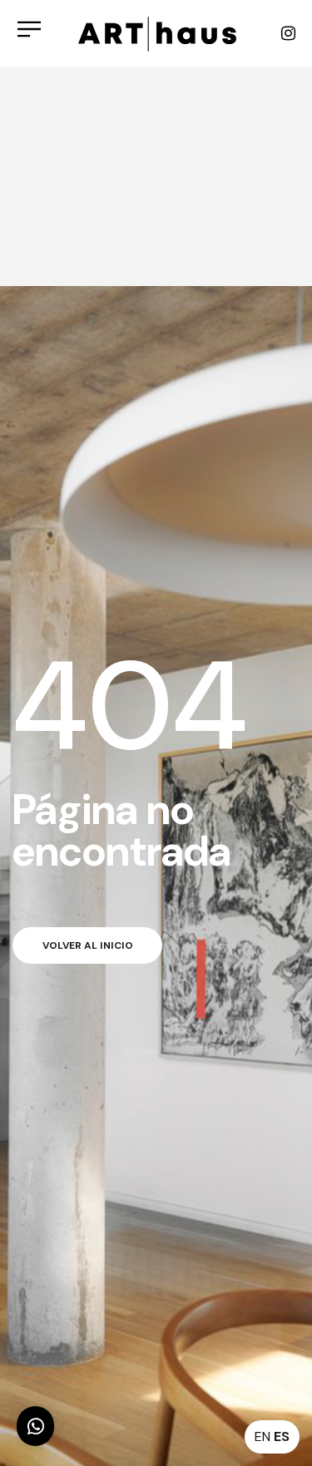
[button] (35, 1426)
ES (282, 1436)
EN (262, 1436)
